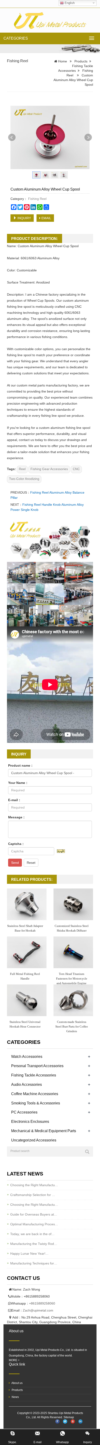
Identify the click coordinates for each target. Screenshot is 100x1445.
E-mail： (14, 800)
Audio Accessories (26, 1084)
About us (17, 1383)
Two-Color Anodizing (24, 479)
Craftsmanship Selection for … (32, 1195)
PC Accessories (24, 1112)
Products (80, 61)
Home (62, 61)
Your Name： (18, 783)
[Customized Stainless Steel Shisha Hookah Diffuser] (73, 904)
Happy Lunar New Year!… (29, 1253)
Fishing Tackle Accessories (33, 1075)
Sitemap (68, 1417)
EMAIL (45, 218)
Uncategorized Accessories (33, 1140)
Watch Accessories (26, 1057)
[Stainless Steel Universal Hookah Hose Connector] (27, 1000)
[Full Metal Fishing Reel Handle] (27, 952)
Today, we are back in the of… (32, 1234)
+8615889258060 (42, 1303)
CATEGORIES (15, 38)
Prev (12, 137)
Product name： (20, 765)
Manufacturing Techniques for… (33, 1263)
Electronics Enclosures (30, 1122)
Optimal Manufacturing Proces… (34, 1224)
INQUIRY (24, 218)
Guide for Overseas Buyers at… (33, 1214)
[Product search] (87, 1152)
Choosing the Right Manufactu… (34, 1185)
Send (15, 862)
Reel (22, 469)
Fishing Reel (17, 61)
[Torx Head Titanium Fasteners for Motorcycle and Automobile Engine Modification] (73, 952)
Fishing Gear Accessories (49, 469)
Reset (31, 862)
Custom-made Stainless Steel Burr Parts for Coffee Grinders (71, 1026)
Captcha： (16, 844)
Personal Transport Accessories (37, 1066)
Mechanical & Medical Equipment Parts (43, 1131)
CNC (76, 469)
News (15, 1397)
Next (88, 137)
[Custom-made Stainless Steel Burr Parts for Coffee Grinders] (73, 1000)
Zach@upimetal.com (38, 1310)
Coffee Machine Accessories (34, 1094)
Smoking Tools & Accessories (35, 1103)
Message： (17, 817)
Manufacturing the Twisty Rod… (33, 1244)
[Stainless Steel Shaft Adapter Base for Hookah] (27, 904)
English (69, 3)
